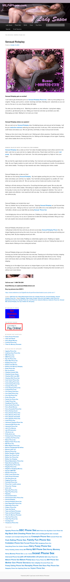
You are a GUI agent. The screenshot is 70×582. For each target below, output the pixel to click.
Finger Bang (29, 298)
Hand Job (40, 298)
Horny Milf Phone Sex (36, 549)
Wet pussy (31, 301)
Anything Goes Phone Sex (12, 353)
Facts (31, 25)
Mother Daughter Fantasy (12, 453)
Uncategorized (9, 521)
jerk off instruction (28, 556)
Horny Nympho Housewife (12, 416)
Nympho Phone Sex (24, 300)
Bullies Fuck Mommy (11, 364)
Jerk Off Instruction (10, 430)
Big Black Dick (11, 533)
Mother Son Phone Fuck (12, 455)
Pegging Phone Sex (10, 480)
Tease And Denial (10, 338)
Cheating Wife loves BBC (12, 376)
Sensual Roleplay (15, 41)
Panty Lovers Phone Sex (12, 474)
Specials (8, 29)
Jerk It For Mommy (10, 428)
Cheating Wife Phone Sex (12, 378)
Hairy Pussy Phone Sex (40, 545)
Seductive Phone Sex (53, 300)
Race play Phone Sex (11, 490)
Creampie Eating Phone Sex (22, 537)
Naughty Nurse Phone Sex (12, 465)
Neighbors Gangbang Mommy (13, 468)
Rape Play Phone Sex (11, 492)
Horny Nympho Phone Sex (13, 418)
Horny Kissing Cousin (11, 411)
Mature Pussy (25, 559)
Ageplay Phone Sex (10, 351)
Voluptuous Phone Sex (11, 522)
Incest (30, 554)
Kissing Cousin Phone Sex (12, 436)
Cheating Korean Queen (12, 374)
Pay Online (39, 25)
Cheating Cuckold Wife (11, 372)
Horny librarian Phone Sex (12, 413)
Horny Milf (23, 549)
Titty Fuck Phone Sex (11, 517)
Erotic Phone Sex (10, 397)
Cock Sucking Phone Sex (12, 384)
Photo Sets (18, 25)
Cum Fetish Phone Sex (11, 393)
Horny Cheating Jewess (12, 549)
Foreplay (35, 298)
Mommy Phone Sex (10, 451)
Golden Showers (24, 546)
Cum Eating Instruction (11, 391)
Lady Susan (9, 25)
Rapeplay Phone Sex (11, 568)
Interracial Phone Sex (11, 426)
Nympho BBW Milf (10, 470)
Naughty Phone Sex (40, 296)
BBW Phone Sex (9, 357)
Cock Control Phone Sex (12, 380)
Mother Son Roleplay (11, 459)
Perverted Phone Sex (11, 482)
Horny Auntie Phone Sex (12, 405)
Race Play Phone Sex (51, 565)
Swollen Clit (25, 301)
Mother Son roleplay (33, 563)
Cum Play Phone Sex (11, 395)
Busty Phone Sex (10, 368)
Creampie (55, 534)
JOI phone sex (9, 432)
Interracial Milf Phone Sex (12, 424)
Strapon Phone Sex (10, 507)
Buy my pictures (9, 370)
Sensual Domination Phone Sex (14, 497)
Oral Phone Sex (33, 300)
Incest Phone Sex (10, 420)
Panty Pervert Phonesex (12, 336)
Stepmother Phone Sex (11, 505)
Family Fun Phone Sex (11, 399)
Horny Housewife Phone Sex (13, 409)
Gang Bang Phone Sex (12, 546)
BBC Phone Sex (9, 355)
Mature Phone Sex (10, 440)
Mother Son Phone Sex (11, 457)
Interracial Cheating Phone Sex (14, 422)
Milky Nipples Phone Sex (12, 445)
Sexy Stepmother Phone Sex (13, 503)
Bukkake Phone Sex (10, 362)
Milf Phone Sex (14, 296)
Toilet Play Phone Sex (11, 519)
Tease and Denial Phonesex (13, 511)
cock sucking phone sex (43, 534)
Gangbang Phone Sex (11, 403)
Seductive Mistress (43, 300)
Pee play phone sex (10, 478)
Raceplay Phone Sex (33, 565)
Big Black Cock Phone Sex (55, 530)
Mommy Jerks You (10, 449)
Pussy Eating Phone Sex (14, 565)
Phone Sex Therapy (10, 486)
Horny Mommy (53, 549)
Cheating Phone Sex (26, 533)
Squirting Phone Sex (24, 568)
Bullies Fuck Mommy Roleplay (14, 366)
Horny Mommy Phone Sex (12, 415)
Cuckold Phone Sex (10, 342)
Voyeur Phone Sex (37, 568)
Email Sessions (17, 29)
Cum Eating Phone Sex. (16, 540)
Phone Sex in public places (13, 484)
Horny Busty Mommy (11, 340)
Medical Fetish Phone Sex (12, 442)
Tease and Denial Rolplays (12, 513)
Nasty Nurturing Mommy (12, 463)
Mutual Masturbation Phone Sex (26, 296)
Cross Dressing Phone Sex (12, 387)
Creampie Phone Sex (11, 386)
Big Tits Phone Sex (10, 359)
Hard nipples (46, 298)
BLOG (25, 25)
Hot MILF (26, 553)
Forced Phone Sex (31, 543)
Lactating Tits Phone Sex (12, 438)
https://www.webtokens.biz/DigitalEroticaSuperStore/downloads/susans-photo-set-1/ (30, 292)
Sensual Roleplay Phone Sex (13, 501)
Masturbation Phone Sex (11, 300)
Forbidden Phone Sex (14, 543)
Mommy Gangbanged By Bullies (14, 447)
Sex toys (19, 301)
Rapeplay (7, 494)
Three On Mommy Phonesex (13, 344)
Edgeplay (23, 298)
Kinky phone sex (10, 434)
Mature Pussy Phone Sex (39, 560)
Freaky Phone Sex (10, 401)
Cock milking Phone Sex (12, 382)
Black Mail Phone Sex (11, 360)
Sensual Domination (11, 495)
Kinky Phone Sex (54, 298)
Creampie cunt (9, 537)
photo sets (8, 488)
